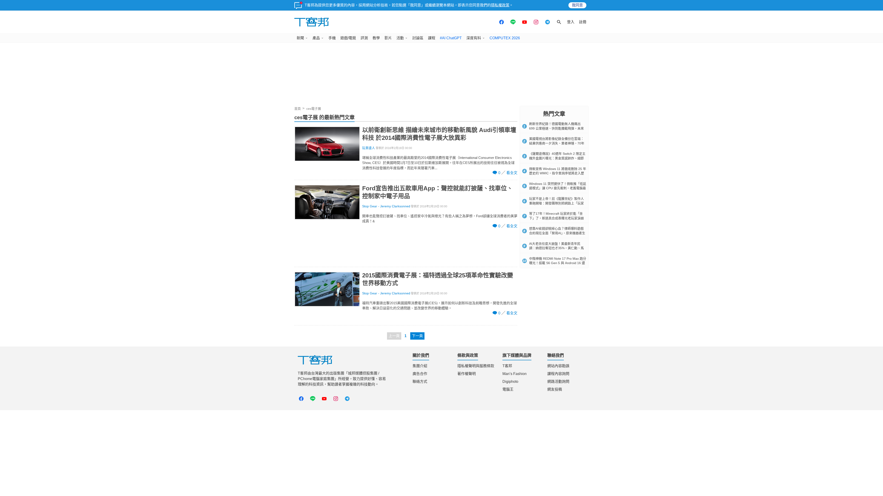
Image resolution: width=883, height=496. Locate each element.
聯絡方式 (420, 381)
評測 (364, 38)
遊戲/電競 (348, 38)
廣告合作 (420, 374)
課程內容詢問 (558, 374)
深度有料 (473, 38)
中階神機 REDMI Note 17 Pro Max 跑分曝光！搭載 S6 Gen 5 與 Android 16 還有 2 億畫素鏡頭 (557, 263)
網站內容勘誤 (558, 366)
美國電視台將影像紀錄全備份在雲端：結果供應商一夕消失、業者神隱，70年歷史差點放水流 (556, 143)
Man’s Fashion (514, 374)
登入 (570, 22)
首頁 (297, 108)
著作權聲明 (466, 374)
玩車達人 (368, 148)
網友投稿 (554, 389)
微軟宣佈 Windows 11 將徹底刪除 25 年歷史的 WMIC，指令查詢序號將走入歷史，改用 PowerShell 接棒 (557, 173)
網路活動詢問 (558, 381)
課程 (431, 38)
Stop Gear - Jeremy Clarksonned (386, 206)
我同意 (577, 5)
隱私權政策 (500, 5)
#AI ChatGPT (451, 38)
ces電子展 (313, 108)
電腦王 (507, 389)
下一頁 (417, 336)
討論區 (417, 38)
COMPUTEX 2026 (505, 38)
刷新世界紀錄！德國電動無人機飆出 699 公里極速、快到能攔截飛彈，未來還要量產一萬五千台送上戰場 (556, 128)
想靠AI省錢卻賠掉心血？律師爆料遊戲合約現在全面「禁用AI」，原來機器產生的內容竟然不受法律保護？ (557, 233)
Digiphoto (510, 381)
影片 (388, 38)
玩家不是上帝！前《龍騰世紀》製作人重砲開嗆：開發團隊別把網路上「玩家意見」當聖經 (556, 203)
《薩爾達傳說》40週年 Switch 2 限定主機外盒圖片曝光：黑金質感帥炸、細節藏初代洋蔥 (557, 158)
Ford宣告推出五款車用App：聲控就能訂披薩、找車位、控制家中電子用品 (437, 192)
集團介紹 (420, 366)
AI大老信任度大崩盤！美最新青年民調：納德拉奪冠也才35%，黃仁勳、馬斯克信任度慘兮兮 (556, 248)
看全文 (511, 173)
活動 (400, 38)
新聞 (300, 38)
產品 (316, 38)
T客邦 (507, 366)
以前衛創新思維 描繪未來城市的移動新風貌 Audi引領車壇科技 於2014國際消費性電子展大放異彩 (439, 134)
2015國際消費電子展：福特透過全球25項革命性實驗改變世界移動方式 (437, 279)
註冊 (582, 22)
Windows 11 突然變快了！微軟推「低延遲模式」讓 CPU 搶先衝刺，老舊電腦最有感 (557, 188)
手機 (332, 38)
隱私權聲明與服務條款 (475, 366)
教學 (376, 38)
